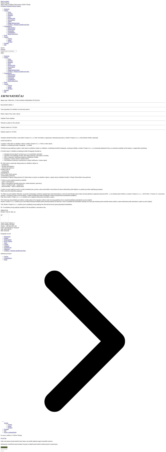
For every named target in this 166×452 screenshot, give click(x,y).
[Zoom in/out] (6, 449)
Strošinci (10, 427)
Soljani (9, 426)
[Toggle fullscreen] (5, 449)
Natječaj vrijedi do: (6, 132)
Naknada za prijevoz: (6, 123)
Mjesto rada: (4, 100)
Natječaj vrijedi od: (6, 127)
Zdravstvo (7, 249)
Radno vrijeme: (5, 114)
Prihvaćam (4, 447)
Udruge (6, 244)
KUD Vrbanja (8, 241)
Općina (6, 256)
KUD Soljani (7, 240)
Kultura (6, 238)
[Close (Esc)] (1, 449)
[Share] (3, 449)
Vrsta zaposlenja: (5, 109)
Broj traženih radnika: (7, 105)
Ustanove (6, 246)
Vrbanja (10, 424)
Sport (5, 243)
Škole (5, 259)
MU (5, 431)
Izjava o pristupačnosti (10, 432)
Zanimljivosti (7, 247)
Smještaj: (3, 118)
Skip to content (5, 1)
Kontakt (6, 429)
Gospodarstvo (8, 258)
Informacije (7, 236)
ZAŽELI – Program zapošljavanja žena (15, 250)
